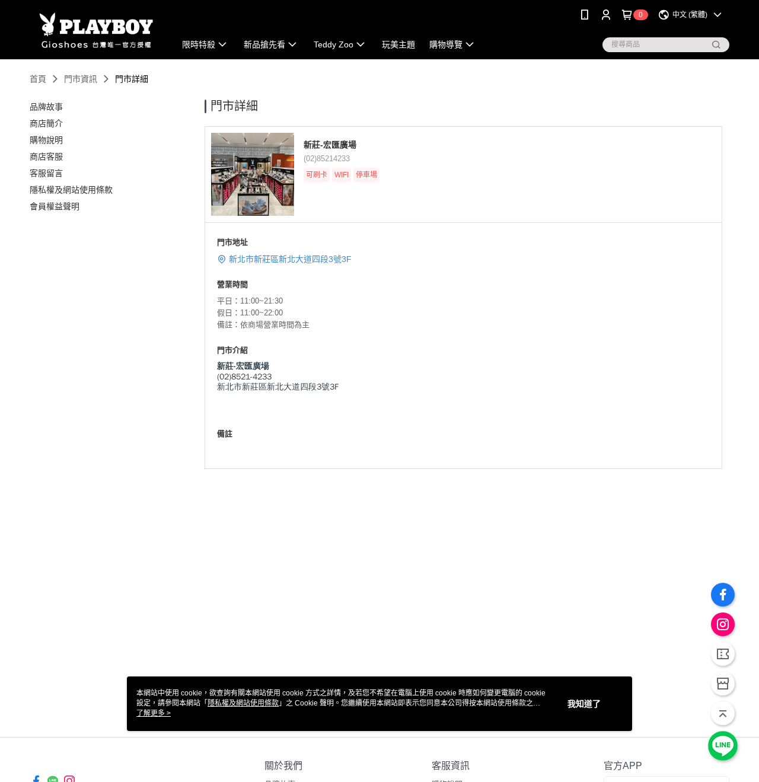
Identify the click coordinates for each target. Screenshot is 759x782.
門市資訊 (80, 79)
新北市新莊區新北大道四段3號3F (290, 259)
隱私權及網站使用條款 (243, 703)
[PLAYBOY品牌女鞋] (95, 31)
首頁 (38, 79)
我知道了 (584, 703)
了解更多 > (153, 713)
